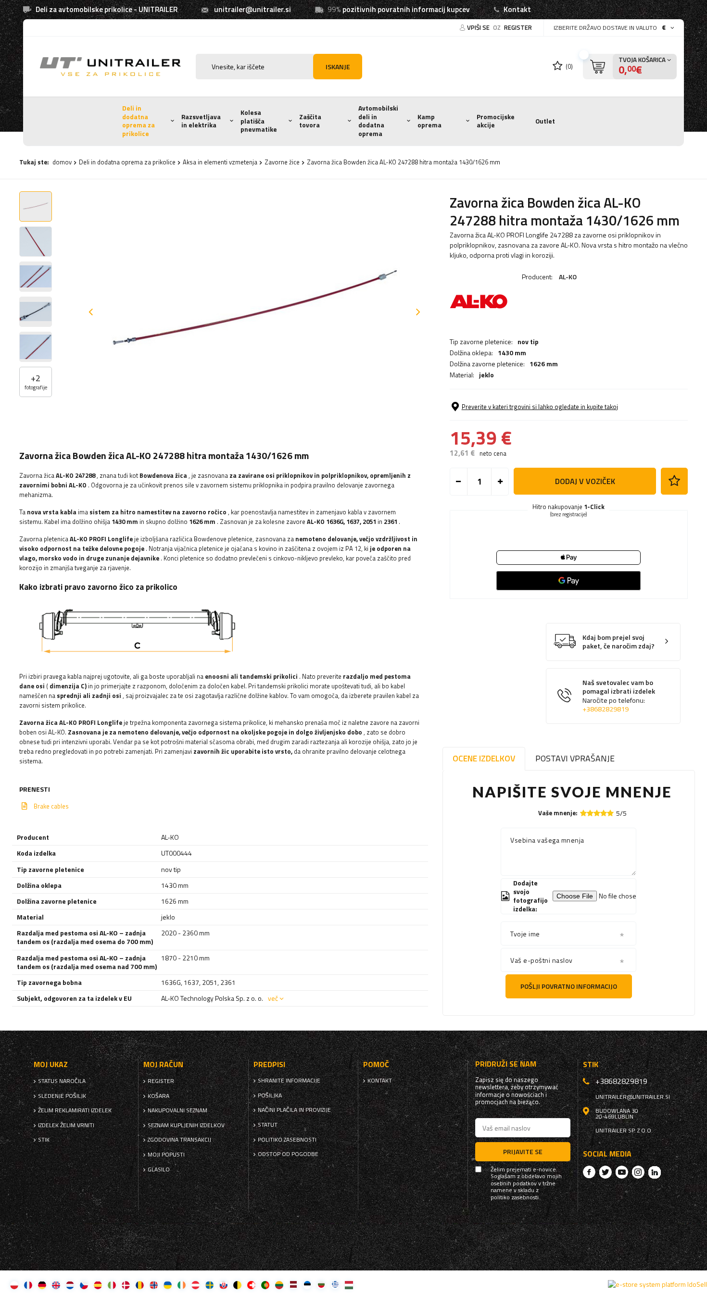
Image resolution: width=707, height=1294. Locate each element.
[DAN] (126, 1284)
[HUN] (349, 1284)
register (518, 27)
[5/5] (610, 813)
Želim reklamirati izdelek (75, 1110)
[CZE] (84, 1284)
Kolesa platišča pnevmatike (258, 121)
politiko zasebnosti (287, 1140)
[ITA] (112, 1284)
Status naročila (62, 1081)
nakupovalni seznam (177, 1110)
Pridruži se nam (505, 1064)
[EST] (307, 1284)
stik (44, 1140)
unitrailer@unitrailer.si (252, 9)
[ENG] (56, 1284)
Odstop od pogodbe (288, 1154)
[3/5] (596, 813)
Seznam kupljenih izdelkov (186, 1125)
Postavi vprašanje (575, 758)
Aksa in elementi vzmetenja (220, 162)
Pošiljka (270, 1095)
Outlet (545, 121)
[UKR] (168, 1284)
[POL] (14, 1284)
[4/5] (603, 813)
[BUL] (321, 1284)
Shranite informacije (289, 1080)
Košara (158, 1096)
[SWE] (209, 1284)
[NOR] (154, 1284)
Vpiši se (479, 27)
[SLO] (223, 1284)
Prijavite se (523, 1151)
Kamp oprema (429, 121)
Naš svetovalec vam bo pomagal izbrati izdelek (618, 696)
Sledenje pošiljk (62, 1096)
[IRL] (182, 1284)
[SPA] (98, 1284)
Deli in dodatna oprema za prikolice (138, 120)
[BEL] (237, 1284)
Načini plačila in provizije (294, 1110)
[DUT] (70, 1284)
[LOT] (293, 1284)
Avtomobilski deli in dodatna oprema (378, 120)
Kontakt (517, 9)
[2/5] (590, 813)
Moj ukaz (51, 1064)
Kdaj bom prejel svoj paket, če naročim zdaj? (618, 642)
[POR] (265, 1284)
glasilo (159, 1169)
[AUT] (195, 1284)
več (273, 998)
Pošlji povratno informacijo (568, 986)
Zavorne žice (282, 162)
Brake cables (51, 806)
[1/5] (583, 813)
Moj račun (163, 1064)
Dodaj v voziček (585, 481)
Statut (268, 1125)
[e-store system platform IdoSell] (657, 1284)
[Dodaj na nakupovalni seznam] (674, 481)
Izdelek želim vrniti (66, 1125)
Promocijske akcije (496, 121)
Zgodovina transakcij (179, 1140)
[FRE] (28, 1284)
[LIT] (279, 1284)
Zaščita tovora (310, 121)
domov (62, 162)
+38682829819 (605, 709)
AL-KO (568, 277)
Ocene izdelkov (484, 758)
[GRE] (335, 1284)
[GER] (42, 1284)
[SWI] (251, 1284)
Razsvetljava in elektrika (201, 121)
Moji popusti (166, 1154)
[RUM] (140, 1284)
